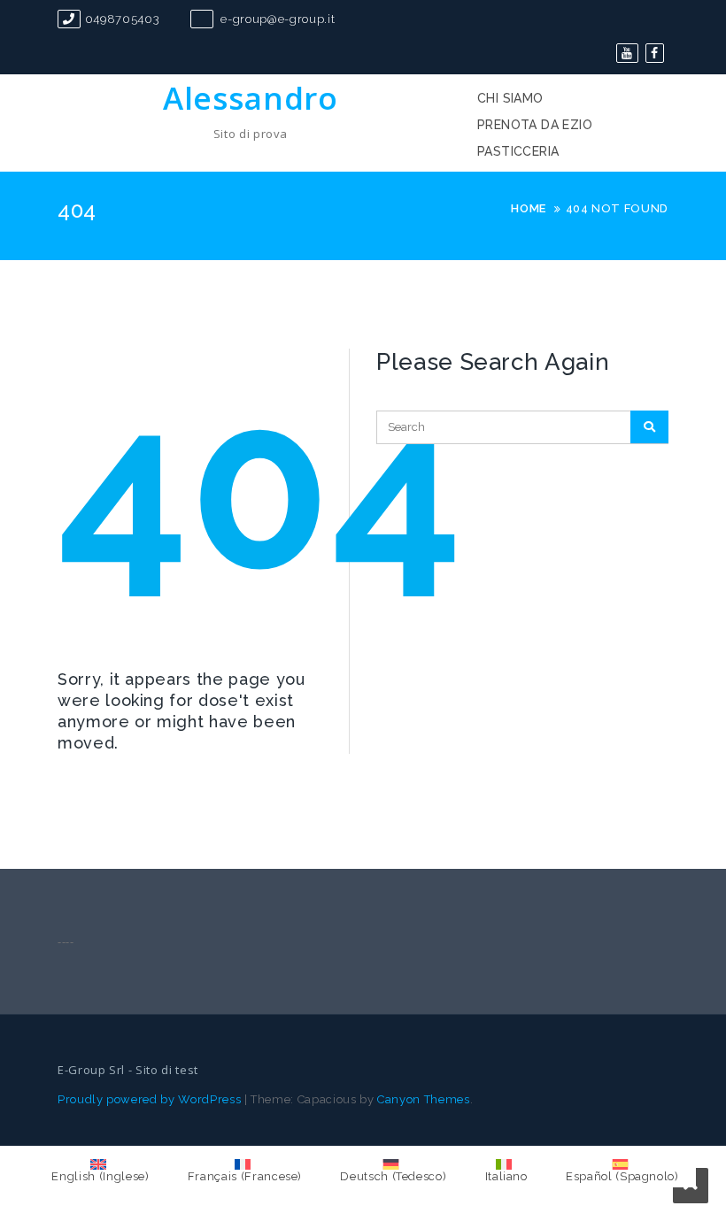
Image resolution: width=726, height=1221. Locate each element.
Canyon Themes (423, 1099)
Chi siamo (510, 98)
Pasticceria (518, 151)
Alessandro (250, 98)
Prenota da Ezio (534, 125)
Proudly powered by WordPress (149, 1099)
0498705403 (122, 19)
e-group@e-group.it (276, 19)
